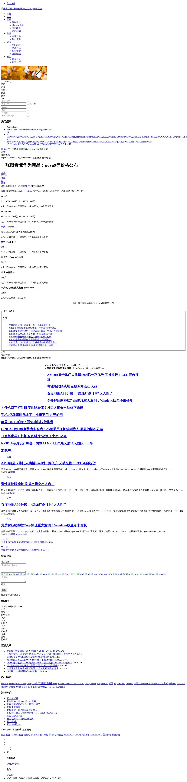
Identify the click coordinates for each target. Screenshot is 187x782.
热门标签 (16, 45)
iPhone (36, 687)
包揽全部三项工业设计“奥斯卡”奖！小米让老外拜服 (32, 660)
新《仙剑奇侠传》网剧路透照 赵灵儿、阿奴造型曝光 (32, 665)
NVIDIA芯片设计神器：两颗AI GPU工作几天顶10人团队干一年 (47, 443)
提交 (4, 590)
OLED (81, 683)
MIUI (76, 683)
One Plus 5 (145, 683)
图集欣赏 (16, 59)
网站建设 (16, 22)
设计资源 (16, 39)
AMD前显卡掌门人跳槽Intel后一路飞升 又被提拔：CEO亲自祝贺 (48, 463)
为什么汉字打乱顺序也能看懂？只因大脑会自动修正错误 (42, 407)
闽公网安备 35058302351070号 (67, 735)
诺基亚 (24, 687)
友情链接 (16, 53)
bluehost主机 (18, 25)
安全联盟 (28, 735)
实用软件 (16, 36)
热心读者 (16, 51)
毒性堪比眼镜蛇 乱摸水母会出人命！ (73, 386)
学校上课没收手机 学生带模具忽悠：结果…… (33, 345)
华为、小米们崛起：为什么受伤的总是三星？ (33, 342)
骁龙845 (159, 683)
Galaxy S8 (31, 683)
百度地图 (5, 735)
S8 (132, 683)
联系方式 (16, 48)
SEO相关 (16, 28)
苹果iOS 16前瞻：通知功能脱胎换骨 (27, 422)
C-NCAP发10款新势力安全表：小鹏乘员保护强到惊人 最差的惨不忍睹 (52, 429)
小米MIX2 (121, 683)
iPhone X (69, 683)
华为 (29, 191)
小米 (165, 683)
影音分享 (16, 62)
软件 (19, 687)
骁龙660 (4, 687)
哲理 (111, 683)
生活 (9, 16)
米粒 (56, 365)
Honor (54, 684)
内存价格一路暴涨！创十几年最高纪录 (29, 325)
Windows (18, 534)
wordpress (16, 31)
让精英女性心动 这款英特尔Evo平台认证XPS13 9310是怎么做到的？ (39, 654)
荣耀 (98, 683)
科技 (9, 13)
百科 (9, 19)
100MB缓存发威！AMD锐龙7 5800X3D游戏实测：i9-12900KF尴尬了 (39, 662)
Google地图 (17, 735)
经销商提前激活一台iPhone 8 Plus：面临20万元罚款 (35, 331)
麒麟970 (4, 683)
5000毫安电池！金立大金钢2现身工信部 (30, 336)
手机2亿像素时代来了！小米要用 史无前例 (32, 415)
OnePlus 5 (181, 683)
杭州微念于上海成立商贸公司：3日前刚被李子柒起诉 (32, 668)
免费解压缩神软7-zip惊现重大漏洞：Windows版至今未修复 (90, 400)
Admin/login (12, 127)
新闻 (49, 683)
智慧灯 (137, 683)
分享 (25, 534)
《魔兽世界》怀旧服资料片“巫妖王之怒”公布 (34, 436)
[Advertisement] (24, 378)
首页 (3, 149)
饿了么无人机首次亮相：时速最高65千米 (31, 334)
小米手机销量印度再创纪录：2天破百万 (30, 339)
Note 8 (54, 687)
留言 (9, 42)
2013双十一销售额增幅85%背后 (22, 671)
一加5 (18, 683)
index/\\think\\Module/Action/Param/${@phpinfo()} (29, 129)
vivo (49, 687)
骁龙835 (172, 683)
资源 (9, 33)
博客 (9, 56)
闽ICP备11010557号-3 (92, 735)
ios (115, 683)
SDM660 (61, 683)
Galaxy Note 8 (90, 683)
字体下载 (11, 3)
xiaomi (12, 683)
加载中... (7, 450)
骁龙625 (43, 687)
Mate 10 (104, 683)
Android (61, 687)
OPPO (128, 683)
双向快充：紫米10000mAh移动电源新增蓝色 (28, 657)
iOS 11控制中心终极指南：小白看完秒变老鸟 (32, 328)
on (8, 132)
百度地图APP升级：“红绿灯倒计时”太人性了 (80, 393)
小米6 (23, 683)
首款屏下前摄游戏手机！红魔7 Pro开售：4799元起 (31, 651)
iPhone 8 (13, 687)
